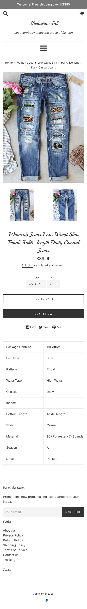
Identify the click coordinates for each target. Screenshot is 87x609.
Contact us (10, 555)
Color (36, 277)
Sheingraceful (43, 23)
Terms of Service (15, 550)
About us (9, 530)
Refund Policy (13, 540)
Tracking (9, 560)
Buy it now (44, 313)
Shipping (27, 265)
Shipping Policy (14, 545)
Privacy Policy (13, 535)
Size (53, 277)
